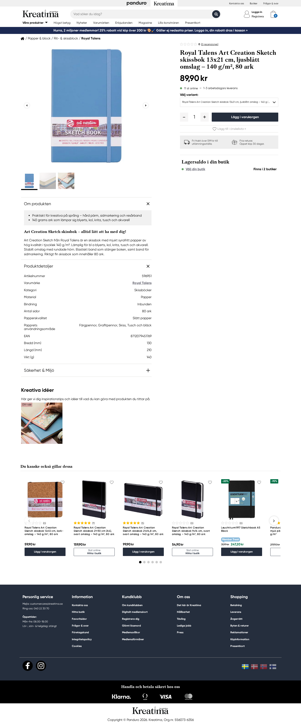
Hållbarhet (183, 611)
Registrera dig (130, 618)
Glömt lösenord (131, 625)
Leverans (235, 611)
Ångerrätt (236, 618)
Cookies (77, 646)
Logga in (257, 11)
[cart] (273, 14)
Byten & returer (239, 625)
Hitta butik (78, 611)
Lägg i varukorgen (245, 117)
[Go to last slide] (26, 105)
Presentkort (237, 646)
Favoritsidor (79, 618)
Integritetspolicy (82, 639)
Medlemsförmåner (133, 639)
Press (180, 632)
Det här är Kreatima (189, 605)
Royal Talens (90, 38)
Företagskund (80, 632)
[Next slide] (145, 105)
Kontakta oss (236, 3)
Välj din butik (195, 169)
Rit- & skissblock (66, 38)
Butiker (253, 3)
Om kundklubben (132, 605)
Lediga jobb (184, 625)
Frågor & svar (270, 3)
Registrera (258, 16)
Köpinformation (239, 639)
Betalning (236, 605)
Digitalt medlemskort (135, 611)
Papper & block (39, 38)
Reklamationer (239, 632)
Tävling (181, 618)
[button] (35, 23)
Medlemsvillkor (131, 632)
